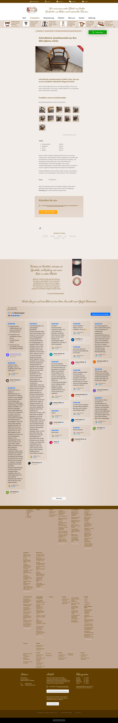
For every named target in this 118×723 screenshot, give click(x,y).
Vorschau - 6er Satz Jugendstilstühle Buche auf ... (63, 536)
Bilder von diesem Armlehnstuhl (75, 518)
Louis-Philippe (75, 509)
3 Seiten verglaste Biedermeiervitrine (88, 624)
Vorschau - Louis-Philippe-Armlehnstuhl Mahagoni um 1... (40, 606)
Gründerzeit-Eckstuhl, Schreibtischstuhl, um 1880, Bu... (88, 513)
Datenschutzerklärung (66, 712)
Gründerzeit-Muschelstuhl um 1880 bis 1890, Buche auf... (88, 524)
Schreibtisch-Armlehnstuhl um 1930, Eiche (27, 609)
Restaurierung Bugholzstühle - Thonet (75, 607)
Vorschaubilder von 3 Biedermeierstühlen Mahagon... (62, 518)
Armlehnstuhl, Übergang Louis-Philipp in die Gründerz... (75, 513)
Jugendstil (25, 552)
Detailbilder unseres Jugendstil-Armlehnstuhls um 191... (27, 572)
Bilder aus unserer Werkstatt (75, 604)
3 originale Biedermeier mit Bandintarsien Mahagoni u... (62, 512)
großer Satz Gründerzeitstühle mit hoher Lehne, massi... (40, 611)
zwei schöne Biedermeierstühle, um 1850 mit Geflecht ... (40, 585)
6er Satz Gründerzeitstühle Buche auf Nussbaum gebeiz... (63, 523)
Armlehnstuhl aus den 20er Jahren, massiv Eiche (27, 625)
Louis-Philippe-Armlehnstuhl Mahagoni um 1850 (40, 601)
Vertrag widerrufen (59, 720)
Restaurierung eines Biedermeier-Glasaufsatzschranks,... (89, 636)
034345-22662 (35, 1)
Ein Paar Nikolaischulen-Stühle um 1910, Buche (27, 560)
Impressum (78, 712)
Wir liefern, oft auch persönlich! (27, 662)
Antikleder (53, 236)
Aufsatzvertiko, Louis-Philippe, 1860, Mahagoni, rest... (75, 539)
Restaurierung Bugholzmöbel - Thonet (75, 612)
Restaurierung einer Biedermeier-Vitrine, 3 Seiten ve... (88, 621)
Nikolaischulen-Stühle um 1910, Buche (27, 556)
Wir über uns (48, 653)
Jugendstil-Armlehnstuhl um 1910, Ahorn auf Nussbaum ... (27, 566)
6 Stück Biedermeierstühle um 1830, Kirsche (40, 563)
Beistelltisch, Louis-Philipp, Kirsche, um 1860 (76, 521)
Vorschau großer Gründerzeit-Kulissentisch (40, 628)
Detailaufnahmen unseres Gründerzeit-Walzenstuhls (88, 540)
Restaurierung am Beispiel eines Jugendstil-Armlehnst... (88, 611)
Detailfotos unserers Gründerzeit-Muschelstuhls (89, 529)
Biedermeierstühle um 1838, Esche (40, 555)
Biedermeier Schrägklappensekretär (89, 632)
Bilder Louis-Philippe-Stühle (74, 535)
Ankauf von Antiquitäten (70, 654)
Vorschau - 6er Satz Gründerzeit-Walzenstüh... (63, 528)
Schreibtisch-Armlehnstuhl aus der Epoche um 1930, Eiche (27, 600)
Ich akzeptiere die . (58, 686)
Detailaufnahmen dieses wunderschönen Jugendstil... (27, 583)
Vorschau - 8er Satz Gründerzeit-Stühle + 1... (40, 617)
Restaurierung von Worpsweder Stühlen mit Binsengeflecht (75, 617)
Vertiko (85, 601)
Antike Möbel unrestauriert (39, 597)
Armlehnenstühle (49, 31)
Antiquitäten (59, 236)
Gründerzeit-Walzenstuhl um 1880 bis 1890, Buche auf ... (88, 534)
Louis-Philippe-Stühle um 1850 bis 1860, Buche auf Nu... (75, 531)
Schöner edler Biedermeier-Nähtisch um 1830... (39, 579)
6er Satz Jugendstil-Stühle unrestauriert (63, 532)
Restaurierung (56, 238)
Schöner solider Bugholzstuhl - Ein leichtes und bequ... (63, 540)
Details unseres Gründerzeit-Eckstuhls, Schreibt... (88, 519)
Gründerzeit (87, 602)
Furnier (85, 599)
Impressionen (49, 655)
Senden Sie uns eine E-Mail (40, 663)
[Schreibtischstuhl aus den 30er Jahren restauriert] (59, 59)
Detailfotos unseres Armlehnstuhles (27, 605)
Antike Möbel (45, 236)
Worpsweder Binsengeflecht (74, 621)
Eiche (66, 236)
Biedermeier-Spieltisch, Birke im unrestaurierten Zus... (40, 632)
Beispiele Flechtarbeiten (26, 658)
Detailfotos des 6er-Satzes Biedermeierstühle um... (40, 568)
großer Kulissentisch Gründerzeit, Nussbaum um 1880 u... (41, 622)
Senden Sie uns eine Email (53, 512)
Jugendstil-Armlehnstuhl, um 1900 (88, 616)
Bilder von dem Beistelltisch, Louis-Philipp (76, 526)
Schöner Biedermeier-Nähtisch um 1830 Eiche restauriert (40, 573)
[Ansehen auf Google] (29, 463)
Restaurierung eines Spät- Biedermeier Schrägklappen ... (89, 628)
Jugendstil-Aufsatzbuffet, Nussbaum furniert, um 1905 (27, 577)
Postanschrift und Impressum (53, 515)
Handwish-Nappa (72, 236)
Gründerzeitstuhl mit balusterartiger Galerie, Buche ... (88, 545)
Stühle (63, 238)
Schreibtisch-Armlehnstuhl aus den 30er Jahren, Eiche (27, 617)
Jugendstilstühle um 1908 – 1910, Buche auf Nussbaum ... (28, 588)
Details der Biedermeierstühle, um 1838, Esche (40, 559)
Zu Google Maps (52, 704)
